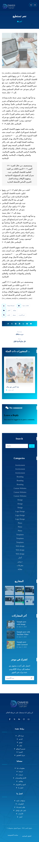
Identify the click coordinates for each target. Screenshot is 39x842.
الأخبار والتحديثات (20, 778)
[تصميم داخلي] (19, 590)
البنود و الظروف (21, 784)
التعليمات (21, 804)
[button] (35, 5)
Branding (20, 477)
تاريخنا (21, 771)
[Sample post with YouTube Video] (11, 635)
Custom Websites (20, 488)
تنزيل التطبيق (20, 755)
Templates (20, 535)
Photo (20, 523)
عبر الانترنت (22, 315)
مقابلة (14, 310)
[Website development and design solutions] (9, 6)
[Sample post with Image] (11, 625)
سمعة (14, 315)
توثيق (20, 742)
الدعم (20, 739)
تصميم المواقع (20, 749)
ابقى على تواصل (21, 810)
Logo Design (20, 511)
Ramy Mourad (10, 305)
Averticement (20, 465)
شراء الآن (21, 736)
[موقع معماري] (9, 590)
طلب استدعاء (20, 807)
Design (20, 500)
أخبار (9, 310)
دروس (20, 562)
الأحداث (20, 814)
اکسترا (21, 752)
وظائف (20, 781)
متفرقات (20, 565)
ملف (20, 745)
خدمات (20, 775)
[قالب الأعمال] (29, 590)
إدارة (9, 315)
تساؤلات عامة (20, 801)
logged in (17, 420)
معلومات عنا (21, 768)
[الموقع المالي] (29, 600)
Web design (20, 546)
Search (31, 446)
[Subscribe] (31, 678)
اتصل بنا (20, 788)
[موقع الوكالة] (19, 600)
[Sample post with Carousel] (11, 645)
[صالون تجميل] (9, 600)
